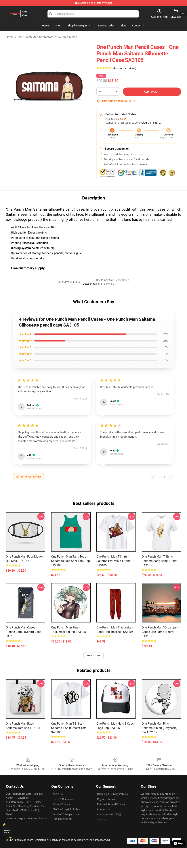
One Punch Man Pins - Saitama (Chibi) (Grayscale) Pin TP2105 (160, 728)
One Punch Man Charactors (35, 37)
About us (57, 794)
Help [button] (180, 843)
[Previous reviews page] (153, 477)
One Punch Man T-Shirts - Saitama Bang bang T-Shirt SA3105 (159, 561)
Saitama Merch (67, 37)
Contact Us (103, 809)
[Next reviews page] (170, 477)
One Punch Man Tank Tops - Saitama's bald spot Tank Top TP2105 (70, 561)
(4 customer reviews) (124, 68)
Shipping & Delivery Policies (112, 794)
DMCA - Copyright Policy (66, 809)
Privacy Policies (61, 804)
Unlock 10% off (7, 832)
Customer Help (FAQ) (109, 814)
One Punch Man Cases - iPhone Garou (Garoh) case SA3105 (23, 632)
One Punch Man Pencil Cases (112, 280)
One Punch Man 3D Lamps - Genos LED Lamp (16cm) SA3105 (160, 632)
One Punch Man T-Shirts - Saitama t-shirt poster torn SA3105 (69, 728)
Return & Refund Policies (111, 804)
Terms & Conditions (63, 799)
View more (94, 655)
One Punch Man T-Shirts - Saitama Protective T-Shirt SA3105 (113, 561)
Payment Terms (106, 799)
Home (10, 37)
